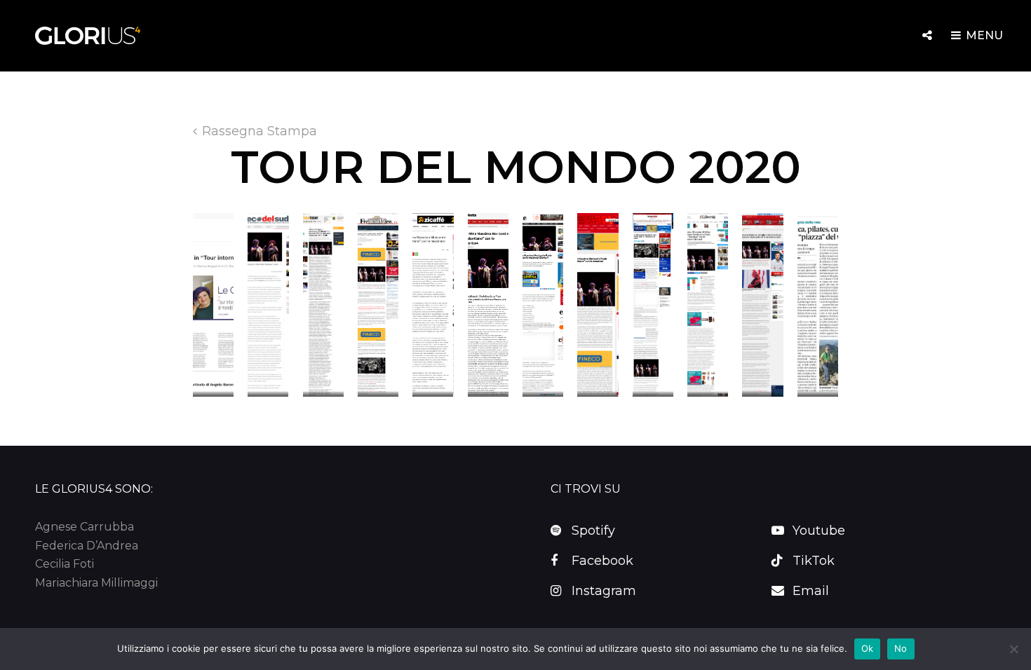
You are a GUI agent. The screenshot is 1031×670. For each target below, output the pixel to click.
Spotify (593, 530)
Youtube (819, 530)
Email (811, 591)
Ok (867, 648)
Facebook (602, 560)
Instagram (604, 591)
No (901, 648)
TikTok (814, 560)
